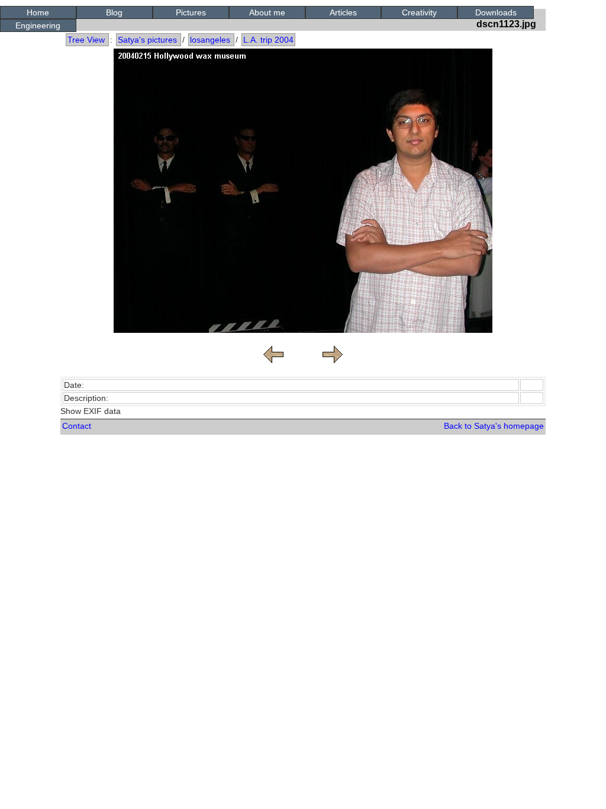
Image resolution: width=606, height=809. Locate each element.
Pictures (191, 12)
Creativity (419, 12)
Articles (343, 12)
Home (38, 12)
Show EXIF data (90, 411)
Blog (114, 12)
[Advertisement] (303, 470)
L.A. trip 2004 (268, 39)
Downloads (496, 12)
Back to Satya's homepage (494, 426)
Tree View (86, 39)
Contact (76, 426)
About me (267, 12)
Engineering (37, 25)
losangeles (210, 39)
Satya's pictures (147, 39)
